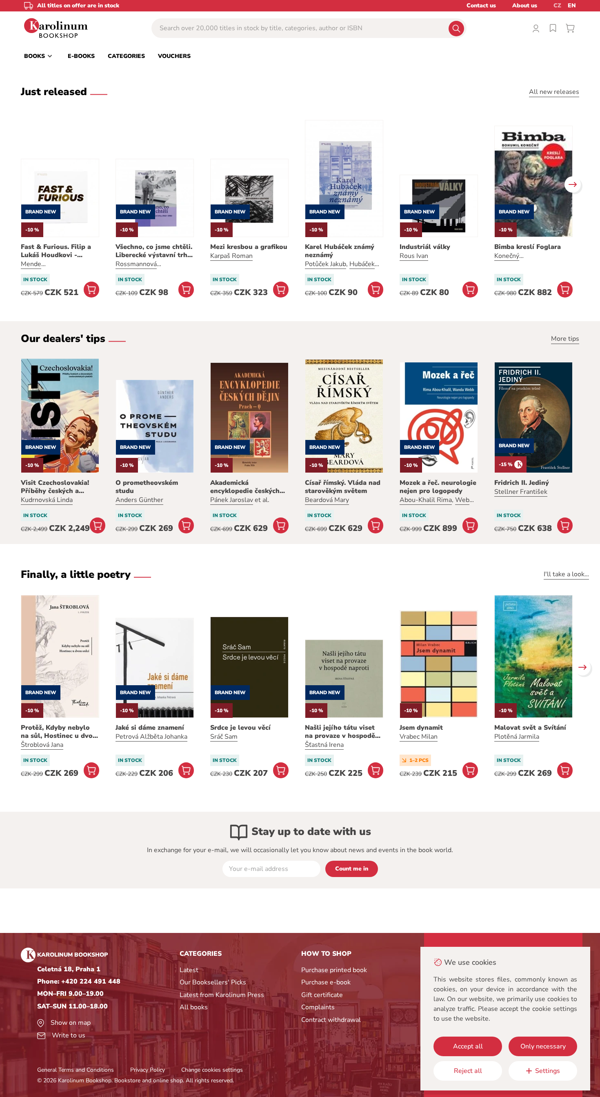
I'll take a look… (566, 574)
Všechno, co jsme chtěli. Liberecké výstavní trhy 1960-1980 (154, 251)
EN (572, 5)
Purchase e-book (326, 982)
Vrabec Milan (419, 736)
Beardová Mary (327, 499)
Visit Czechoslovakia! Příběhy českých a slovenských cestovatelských (55, 487)
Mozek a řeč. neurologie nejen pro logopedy (438, 487)
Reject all (468, 1070)
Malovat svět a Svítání (530, 728)
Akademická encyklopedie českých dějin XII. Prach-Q (245, 487)
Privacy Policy (147, 1070)
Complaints (318, 1007)
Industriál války (425, 247)
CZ (557, 5)
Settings (547, 1070)
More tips (565, 338)
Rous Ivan (414, 255)
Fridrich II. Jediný (521, 483)
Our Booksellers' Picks (213, 982)
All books (194, 1007)
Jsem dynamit (421, 728)
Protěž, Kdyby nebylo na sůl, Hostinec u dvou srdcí (59, 732)
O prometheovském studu (147, 487)
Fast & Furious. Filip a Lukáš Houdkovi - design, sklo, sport (56, 251)
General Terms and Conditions (75, 1070)
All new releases (554, 91)
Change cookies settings (212, 1070)
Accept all (468, 1046)
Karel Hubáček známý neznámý (339, 251)
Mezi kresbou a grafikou (248, 247)
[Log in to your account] (536, 28)
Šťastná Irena (324, 744)
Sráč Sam (224, 736)
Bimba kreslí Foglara (527, 247)
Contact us (481, 5)
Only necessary (543, 1046)
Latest (189, 970)
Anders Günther (139, 499)
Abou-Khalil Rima (426, 499)
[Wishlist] (553, 28)
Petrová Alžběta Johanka (151, 736)
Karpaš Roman (231, 255)
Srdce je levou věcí (240, 728)
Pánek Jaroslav (231, 499)
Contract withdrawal (331, 1019)
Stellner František (520, 491)
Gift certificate (322, 994)
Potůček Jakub (325, 264)
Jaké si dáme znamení (150, 728)
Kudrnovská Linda (47, 499)
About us (524, 5)
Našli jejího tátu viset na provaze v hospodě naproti (340, 732)
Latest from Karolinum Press (222, 994)
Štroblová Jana (42, 744)
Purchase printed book (334, 970)
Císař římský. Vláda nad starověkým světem (342, 487)
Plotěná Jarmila (516, 736)
